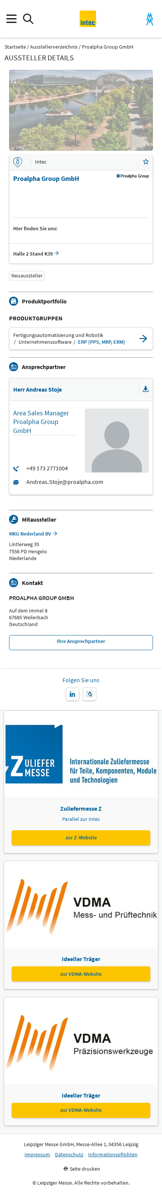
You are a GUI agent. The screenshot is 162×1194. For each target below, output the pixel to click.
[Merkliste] (146, 162)
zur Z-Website (81, 837)
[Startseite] (88, 19)
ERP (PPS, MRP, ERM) (101, 342)
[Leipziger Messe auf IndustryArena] (89, 694)
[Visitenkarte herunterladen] (146, 389)
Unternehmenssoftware (45, 342)
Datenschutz (69, 1154)
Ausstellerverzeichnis (54, 47)
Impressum (37, 1154)
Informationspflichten (113, 1154)
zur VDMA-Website (81, 974)
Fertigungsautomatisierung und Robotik (58, 335)
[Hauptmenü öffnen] (11, 19)
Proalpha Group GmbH (107, 47)
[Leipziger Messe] (149, 19)
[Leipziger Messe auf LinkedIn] (72, 694)
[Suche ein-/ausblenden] (28, 19)
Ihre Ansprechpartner (81, 641)
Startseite (15, 47)
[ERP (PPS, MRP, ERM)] (143, 338)
